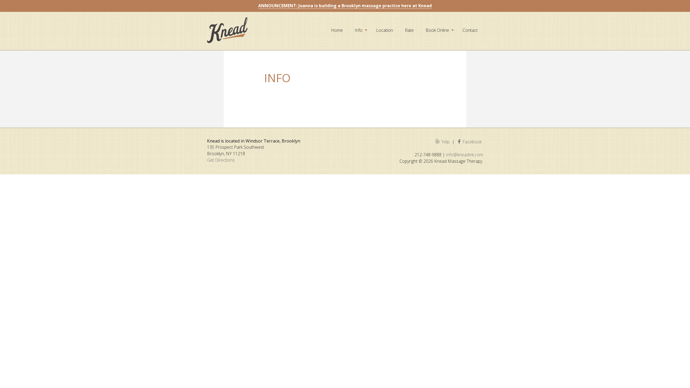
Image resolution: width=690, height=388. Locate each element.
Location (384, 30)
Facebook (472, 142)
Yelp (445, 142)
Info (359, 30)
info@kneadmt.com (464, 155)
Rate (409, 30)
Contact (470, 30)
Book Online (437, 30)
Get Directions (221, 160)
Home (337, 30)
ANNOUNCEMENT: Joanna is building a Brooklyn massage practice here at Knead (345, 6)
